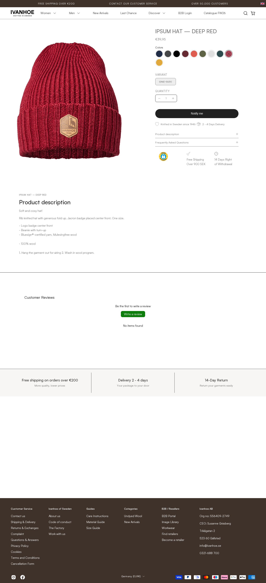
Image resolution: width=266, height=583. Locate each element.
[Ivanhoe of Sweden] (22, 13)
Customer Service (21, 508)
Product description (167, 134)
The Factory (56, 528)
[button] (245, 13)
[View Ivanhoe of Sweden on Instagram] (13, 577)
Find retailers (170, 534)
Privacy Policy (20, 546)
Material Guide (95, 522)
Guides (90, 508)
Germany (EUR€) (131, 576)
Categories (131, 508)
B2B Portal (169, 516)
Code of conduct (60, 522)
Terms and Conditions (25, 558)
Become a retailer (173, 540)
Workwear (168, 528)
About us (54, 516)
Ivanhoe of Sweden (60, 508)
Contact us (18, 516)
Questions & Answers (25, 540)
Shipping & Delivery (23, 522)
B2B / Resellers (170, 508)
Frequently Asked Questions (172, 142)
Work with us (57, 534)
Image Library (170, 522)
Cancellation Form (22, 563)
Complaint (17, 534)
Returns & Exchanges (25, 528)
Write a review (133, 314)
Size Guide (93, 528)
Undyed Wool (133, 516)
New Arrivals (132, 522)
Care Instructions (97, 516)
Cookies (16, 552)
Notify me (197, 113)
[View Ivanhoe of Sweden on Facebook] (22, 577)
